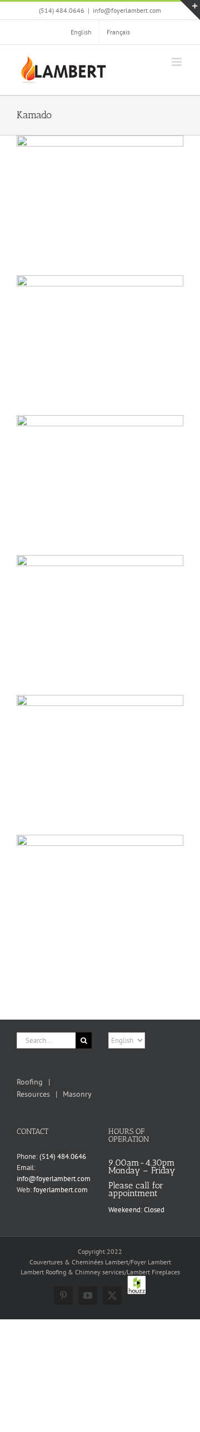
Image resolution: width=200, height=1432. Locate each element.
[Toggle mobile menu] (177, 62)
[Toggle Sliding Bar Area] (190, 10)
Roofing (30, 1082)
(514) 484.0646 (62, 1156)
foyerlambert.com (60, 1189)
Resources (33, 1094)
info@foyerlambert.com (127, 10)
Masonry (77, 1094)
